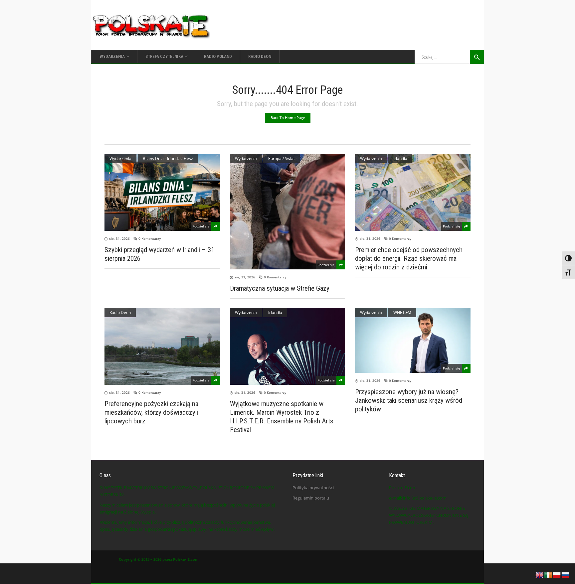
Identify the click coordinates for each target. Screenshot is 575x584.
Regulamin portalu (310, 498)
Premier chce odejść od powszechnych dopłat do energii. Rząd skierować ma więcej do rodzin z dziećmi (409, 258)
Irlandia (400, 158)
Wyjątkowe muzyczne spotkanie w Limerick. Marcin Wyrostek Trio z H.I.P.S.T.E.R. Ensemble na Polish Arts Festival (281, 417)
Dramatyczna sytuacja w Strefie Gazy (279, 288)
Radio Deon (120, 312)
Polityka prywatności (313, 488)
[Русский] (565, 574)
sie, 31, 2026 (119, 238)
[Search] (477, 57)
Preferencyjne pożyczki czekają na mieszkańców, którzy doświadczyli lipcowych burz (151, 412)
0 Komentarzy (149, 238)
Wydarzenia (120, 158)
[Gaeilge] (548, 574)
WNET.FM (402, 312)
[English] (539, 574)
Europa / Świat (281, 158)
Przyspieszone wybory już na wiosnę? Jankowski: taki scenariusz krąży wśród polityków (408, 400)
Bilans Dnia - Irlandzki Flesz (168, 158)
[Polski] (557, 574)
